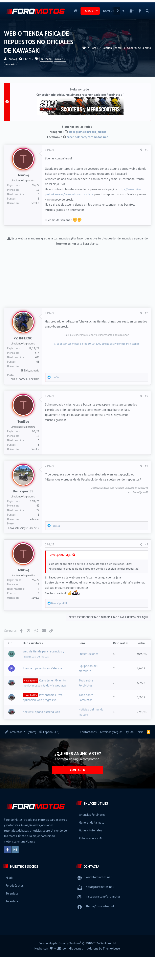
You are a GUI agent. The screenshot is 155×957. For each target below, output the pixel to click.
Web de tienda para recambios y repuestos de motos (43, 653)
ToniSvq (12, 59)
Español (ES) (50, 732)
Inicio (75, 11)
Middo (9, 878)
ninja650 (60, 59)
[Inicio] (84, 47)
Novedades (111, 11)
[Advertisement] (77, 274)
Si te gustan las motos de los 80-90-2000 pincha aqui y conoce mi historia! (96, 343)
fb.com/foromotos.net (100, 906)
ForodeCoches (15, 885)
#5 (146, 544)
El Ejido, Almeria (30, 370)
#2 (146, 313)
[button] (97, 11)
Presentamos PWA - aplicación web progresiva (43, 697)
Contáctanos (88, 732)
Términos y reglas (111, 732)
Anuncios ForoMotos (92, 815)
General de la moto (91, 822)
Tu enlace (12, 893)
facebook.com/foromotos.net (87, 137)
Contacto (77, 770)
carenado (46, 59)
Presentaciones (88, 654)
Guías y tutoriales (90, 830)
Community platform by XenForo (77, 943)
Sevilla (35, 203)
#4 (146, 466)
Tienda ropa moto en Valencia (42, 668)
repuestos (11, 64)
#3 (146, 396)
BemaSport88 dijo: (60, 555)
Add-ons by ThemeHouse (103, 948)
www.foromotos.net (99, 877)
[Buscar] (147, 11)
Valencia (34, 519)
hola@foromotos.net (100, 887)
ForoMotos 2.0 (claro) (22, 732)
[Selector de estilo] (139, 11)
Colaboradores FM (90, 838)
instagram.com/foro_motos (87, 132)
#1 (146, 150)
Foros (88, 11)
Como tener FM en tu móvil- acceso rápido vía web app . (45, 683)
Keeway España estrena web (41, 712)
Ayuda (130, 732)
